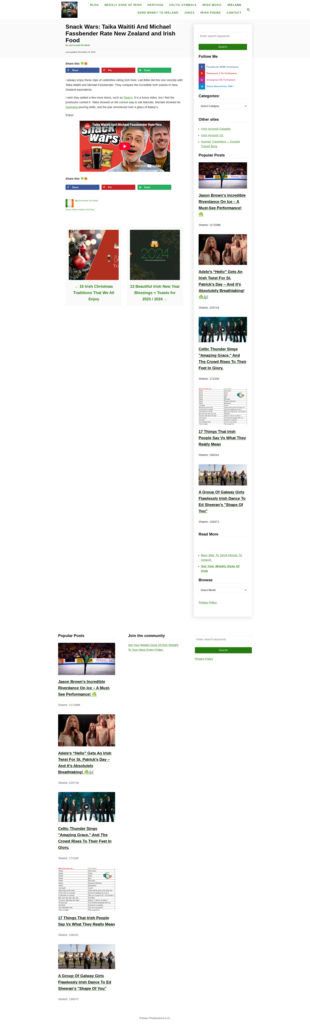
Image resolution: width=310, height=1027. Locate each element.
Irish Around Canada (216, 128)
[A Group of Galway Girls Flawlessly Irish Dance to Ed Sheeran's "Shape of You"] (223, 475)
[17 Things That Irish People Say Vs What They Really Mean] (223, 406)
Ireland (82, 209)
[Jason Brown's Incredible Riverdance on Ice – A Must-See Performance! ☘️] (223, 175)
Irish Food (90, 209)
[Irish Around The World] (69, 10)
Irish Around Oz (212, 135)
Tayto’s (128, 97)
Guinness (72, 107)
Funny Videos (72, 209)
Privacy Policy (208, 602)
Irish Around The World (79, 45)
